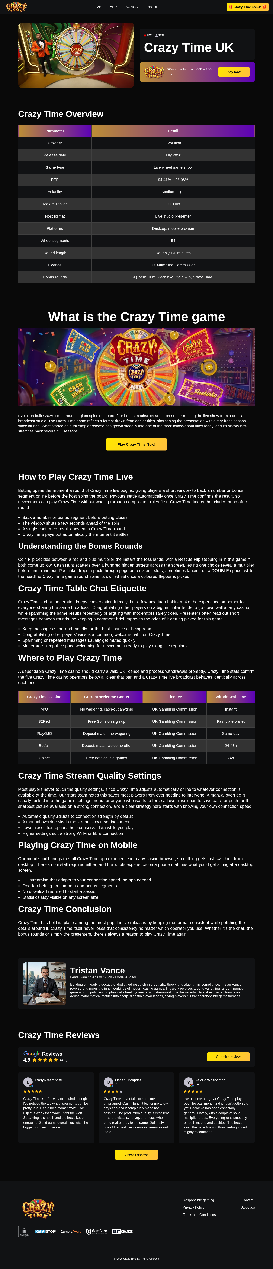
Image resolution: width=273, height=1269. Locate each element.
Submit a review (228, 1057)
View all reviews (136, 1155)
